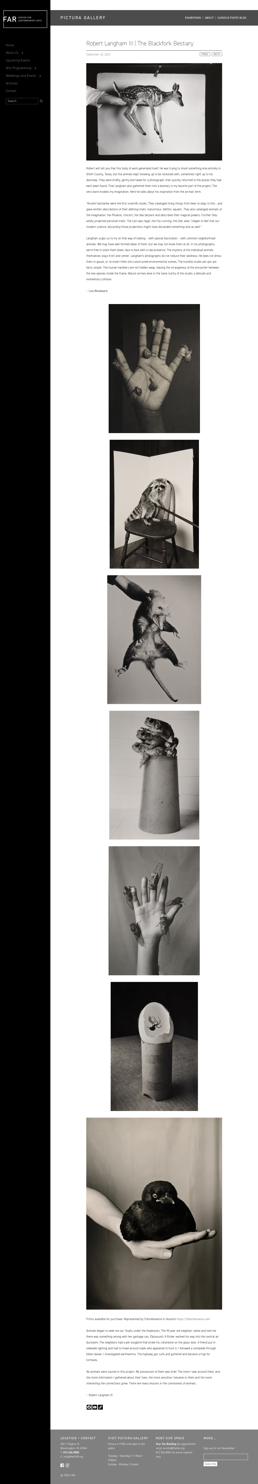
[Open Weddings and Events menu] (40, 76)
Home (10, 45)
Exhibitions (193, 18)
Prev (205, 54)
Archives (12, 83)
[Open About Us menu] (22, 53)
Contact (11, 91)
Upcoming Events (18, 60)
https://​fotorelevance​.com (193, 1319)
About (209, 18)
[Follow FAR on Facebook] (62, 1465)
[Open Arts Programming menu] (35, 68)
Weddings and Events (21, 75)
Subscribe (210, 1464)
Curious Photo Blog (231, 18)
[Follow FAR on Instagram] (67, 1465)
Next (217, 54)
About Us (12, 52)
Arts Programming (18, 68)
